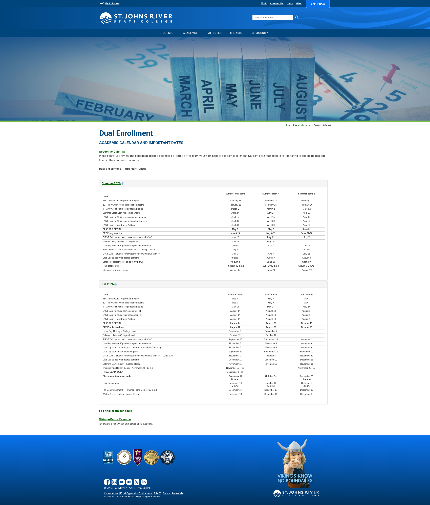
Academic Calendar (112, 151)
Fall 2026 (108, 284)
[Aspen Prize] (108, 457)
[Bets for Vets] (151, 457)
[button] (318, 4)
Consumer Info (111, 493)
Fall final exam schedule (115, 410)
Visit (264, 3)
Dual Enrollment (300, 125)
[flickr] (128, 479)
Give (299, 3)
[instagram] (113, 479)
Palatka (126, 488)
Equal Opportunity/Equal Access (136, 493)
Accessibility (178, 493)
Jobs (290, 3)
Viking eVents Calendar (115, 419)
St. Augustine (142, 488)
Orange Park (112, 488)
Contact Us (277, 3)
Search (290, 17)
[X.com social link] (135, 479)
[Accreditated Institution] (124, 457)
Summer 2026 (111, 183)
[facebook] (106, 479)
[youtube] (121, 479)
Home (288, 125)
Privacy (167, 493)
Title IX (157, 493)
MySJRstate (112, 3)
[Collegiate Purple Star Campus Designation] (137, 457)
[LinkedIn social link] (143, 479)
